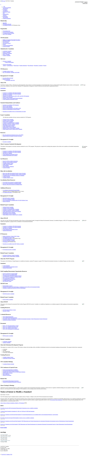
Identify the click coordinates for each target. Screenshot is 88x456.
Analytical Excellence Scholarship (9, 319)
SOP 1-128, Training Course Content (10, 327)
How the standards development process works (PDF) (13, 134)
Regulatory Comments (38, 65)
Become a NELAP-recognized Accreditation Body (12, 184)
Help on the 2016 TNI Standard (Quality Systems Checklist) (14, 174)
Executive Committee (7, 141)
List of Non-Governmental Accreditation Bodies (12, 183)
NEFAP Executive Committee (8, 293)
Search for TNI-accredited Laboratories (10, 161)
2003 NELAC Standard (7, 94)
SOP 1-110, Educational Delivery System (10, 325)
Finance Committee (6, 52)
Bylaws (4, 44)
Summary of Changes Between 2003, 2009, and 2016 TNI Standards (16, 96)
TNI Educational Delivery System (9, 309)
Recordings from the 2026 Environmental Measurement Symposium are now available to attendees (19, 408)
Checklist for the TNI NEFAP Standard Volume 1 (12, 275)
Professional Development (5, 17)
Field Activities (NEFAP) (6, 15)
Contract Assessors (6, 176)
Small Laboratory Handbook (8, 166)
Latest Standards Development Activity (10, 99)
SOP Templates (6, 165)
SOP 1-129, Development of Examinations (11, 328)
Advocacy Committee (7, 61)
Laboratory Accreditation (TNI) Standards (11, 105)
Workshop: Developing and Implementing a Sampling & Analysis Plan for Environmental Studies (21, 286)
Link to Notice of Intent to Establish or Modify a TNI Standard (12, 403)
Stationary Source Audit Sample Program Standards (12, 98)
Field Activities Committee (8, 121)
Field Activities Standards (8, 97)
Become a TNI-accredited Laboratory (10, 162)
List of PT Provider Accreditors (9, 240)
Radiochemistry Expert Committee (9, 127)
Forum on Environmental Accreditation (10, 369)
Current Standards (6, 265)
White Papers (16, 65)
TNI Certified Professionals (8, 316)
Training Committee (6, 55)
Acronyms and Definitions (8, 45)
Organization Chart (6, 31)
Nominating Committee (7, 53)
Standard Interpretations (7, 230)
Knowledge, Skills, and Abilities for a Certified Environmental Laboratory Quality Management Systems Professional (25, 318)
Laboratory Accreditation (5, 10)
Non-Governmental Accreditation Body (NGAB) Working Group (15, 200)
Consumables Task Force (10, 80)
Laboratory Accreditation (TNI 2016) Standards (12, 92)
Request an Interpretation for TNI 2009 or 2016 (12, 108)
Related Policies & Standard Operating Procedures (12, 136)
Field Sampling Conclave (7, 285)
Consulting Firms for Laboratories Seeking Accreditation (13, 175)
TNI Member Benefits (7, 24)
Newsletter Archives (7, 43)
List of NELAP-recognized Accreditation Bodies (12, 182)
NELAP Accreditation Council (8, 199)
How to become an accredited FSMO (10, 274)
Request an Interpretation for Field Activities (11, 109)
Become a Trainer (6, 310)
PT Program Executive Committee (9, 249)
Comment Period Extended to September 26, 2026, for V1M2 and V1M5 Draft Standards (17, 411)
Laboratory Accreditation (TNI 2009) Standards (12, 93)
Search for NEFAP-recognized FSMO (10, 273)
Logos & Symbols (6, 46)
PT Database (5, 241)
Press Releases (30, 65)
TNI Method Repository (7, 192)
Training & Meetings (7, 18)
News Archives (6, 42)
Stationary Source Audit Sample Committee (11, 128)
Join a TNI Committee (7, 34)
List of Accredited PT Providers (9, 239)
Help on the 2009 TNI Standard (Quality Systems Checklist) (14, 173)
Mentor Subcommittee (9, 62)
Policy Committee (6, 54)
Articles (4, 65)
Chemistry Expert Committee (8, 120)
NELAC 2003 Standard (7, 106)
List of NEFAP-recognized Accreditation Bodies (12, 276)
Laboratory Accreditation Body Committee (11, 122)
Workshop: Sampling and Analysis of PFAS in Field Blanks (14, 288)
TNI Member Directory (7, 25)
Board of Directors (6, 79)
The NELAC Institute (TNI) (6, 454)
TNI (4, 6)
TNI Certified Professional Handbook (10, 317)
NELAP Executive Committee (8, 198)
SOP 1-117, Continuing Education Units (10, 326)
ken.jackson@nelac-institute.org (56, 399)
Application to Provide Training (9, 358)
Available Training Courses (8, 71)
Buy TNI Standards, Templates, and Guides (11, 72)
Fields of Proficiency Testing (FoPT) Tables (11, 236)
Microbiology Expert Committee (9, 124)
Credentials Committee (7, 51)
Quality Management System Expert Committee (12, 211)
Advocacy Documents (7, 64)
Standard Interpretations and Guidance (10, 155)
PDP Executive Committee (8, 335)
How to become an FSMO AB (8, 277)
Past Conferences (6, 374)
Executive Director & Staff (8, 78)
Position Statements (23, 65)
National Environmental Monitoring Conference (12, 382)
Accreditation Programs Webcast (9, 279)
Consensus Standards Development (7, 8)
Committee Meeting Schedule (8, 33)
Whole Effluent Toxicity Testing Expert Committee (12, 129)
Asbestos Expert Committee (8, 119)
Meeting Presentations (7, 375)
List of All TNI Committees (8, 32)
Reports (44, 65)
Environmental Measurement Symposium (10, 370)
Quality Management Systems (8, 125)
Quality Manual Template (8, 164)
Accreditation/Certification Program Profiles (11, 190)
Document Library (6, 41)
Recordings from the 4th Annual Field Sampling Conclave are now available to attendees (17, 417)
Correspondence (10, 65)
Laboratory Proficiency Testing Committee (11, 123)
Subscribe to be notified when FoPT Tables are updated (13, 243)
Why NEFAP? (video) (7, 281)
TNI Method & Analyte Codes (8, 237)
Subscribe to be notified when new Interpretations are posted (14, 111)
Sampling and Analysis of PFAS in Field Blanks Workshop (14, 371)
